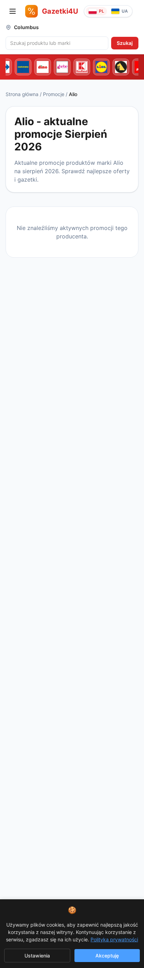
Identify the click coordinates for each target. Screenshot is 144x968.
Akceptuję (107, 956)
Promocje (53, 94)
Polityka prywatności (114, 939)
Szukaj (125, 43)
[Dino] (42, 67)
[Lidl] (101, 67)
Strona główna (22, 94)
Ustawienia (37, 956)
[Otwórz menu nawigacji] (13, 11)
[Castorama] (23, 67)
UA (125, 11)
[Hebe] (62, 67)
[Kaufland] (81, 67)
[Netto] (121, 67)
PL (101, 11)
